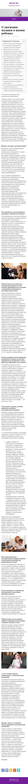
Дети (9, 36)
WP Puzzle (16, 780)
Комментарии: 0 (15, 36)
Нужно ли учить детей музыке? (12, 43)
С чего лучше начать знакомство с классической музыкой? (13, 86)
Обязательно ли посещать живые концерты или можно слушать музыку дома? (13, 81)
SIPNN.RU (14, 3)
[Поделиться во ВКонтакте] (6, 770)
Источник (4, 759)
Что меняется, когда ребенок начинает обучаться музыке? (12, 46)
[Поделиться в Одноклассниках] (10, 770)
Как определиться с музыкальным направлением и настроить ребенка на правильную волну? (13, 70)
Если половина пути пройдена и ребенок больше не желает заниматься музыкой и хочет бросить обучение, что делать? (13, 59)
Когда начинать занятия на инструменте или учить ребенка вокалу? (13, 75)
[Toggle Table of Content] (23, 41)
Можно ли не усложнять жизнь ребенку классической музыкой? (13, 89)
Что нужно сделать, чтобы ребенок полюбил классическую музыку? (13, 65)
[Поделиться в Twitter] (18, 770)
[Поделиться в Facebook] (3, 770)
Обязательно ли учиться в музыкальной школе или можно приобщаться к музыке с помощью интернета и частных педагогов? (13, 52)
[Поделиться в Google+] (14, 770)
